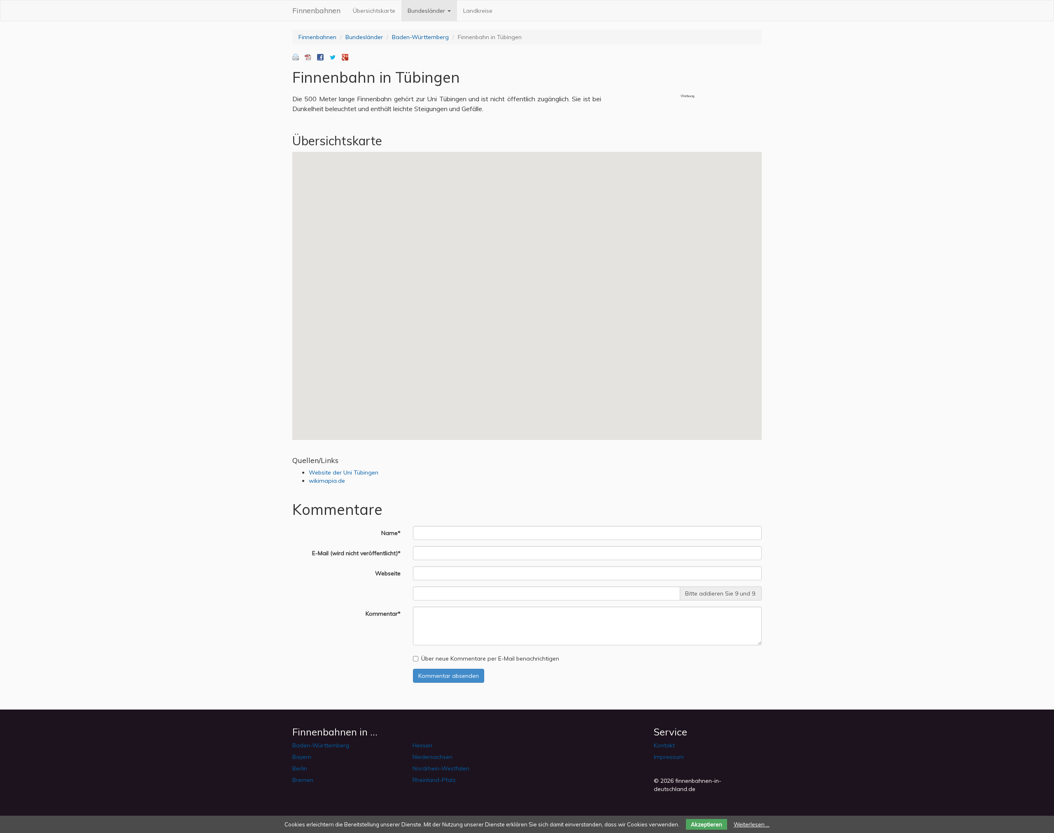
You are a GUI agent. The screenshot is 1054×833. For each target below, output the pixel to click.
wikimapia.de (327, 480)
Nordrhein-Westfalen (441, 768)
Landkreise (477, 10)
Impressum (669, 757)
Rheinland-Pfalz (434, 780)
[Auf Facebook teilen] (320, 56)
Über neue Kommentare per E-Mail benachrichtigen (490, 658)
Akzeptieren (706, 824)
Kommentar (386, 613)
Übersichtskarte (374, 10)
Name (394, 533)
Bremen (302, 780)
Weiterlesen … (752, 824)
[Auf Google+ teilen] (345, 56)
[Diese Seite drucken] (295, 56)
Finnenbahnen (316, 10)
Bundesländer (427, 10)
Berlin (299, 768)
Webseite (388, 573)
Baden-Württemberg (420, 37)
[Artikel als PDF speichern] (308, 56)
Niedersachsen (432, 757)
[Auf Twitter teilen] (332, 56)
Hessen (422, 745)
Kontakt (664, 745)
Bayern (301, 757)
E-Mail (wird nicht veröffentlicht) (359, 553)
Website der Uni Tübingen (343, 472)
